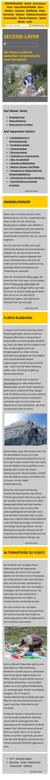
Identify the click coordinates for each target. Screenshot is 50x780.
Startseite (14, 762)
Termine (20, 14)
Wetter (42, 17)
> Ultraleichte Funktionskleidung (26, 177)
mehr (29, 21)
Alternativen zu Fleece (21, 124)
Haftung (27, 765)
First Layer (33, 276)
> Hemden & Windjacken (22, 163)
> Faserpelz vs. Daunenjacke (24, 156)
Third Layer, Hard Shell (23, 284)
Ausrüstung (39, 3)
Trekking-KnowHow (36, 14)
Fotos (10, 6)
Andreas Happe (23, 758)
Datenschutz (34, 762)
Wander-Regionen (28, 17)
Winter (21, 21)
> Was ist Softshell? (19, 159)
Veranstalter (10, 17)
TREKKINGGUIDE (13, 3)
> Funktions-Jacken (19, 145)
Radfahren (32, 10)
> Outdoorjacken (18, 148)
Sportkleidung (11, 383)
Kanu (40, 6)
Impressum (16, 765)
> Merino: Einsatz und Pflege (24, 167)
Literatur (20, 10)
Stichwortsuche (38, 25)
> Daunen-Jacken (18, 152)
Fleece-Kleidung (17, 120)
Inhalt (28, 3)
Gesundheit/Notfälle (25, 6)
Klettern (9, 10)
